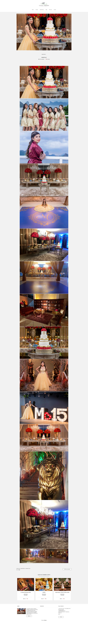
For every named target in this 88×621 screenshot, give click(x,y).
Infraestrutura (42, 9)
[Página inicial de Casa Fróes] (44, 4)
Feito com (44, 620)
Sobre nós (50, 9)
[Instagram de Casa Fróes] (59, 614)
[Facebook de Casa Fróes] (58, 614)
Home (33, 9)
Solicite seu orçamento (67, 569)
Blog (46, 9)
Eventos (37, 9)
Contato (55, 9)
